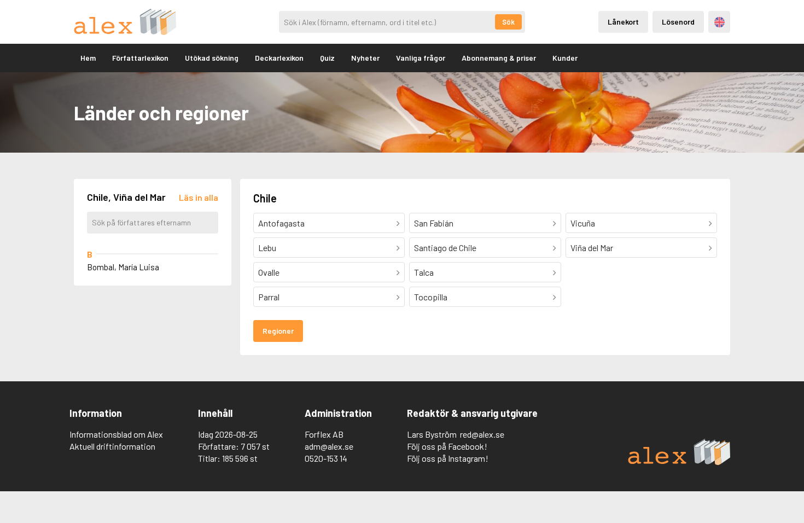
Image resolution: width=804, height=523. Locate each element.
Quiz (327, 57)
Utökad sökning (211, 57)
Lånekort (623, 21)
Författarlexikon (140, 57)
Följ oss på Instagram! (447, 458)
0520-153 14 (326, 458)
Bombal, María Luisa (123, 267)
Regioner (278, 330)
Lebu (267, 247)
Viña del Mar (591, 247)
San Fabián (433, 223)
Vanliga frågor (420, 57)
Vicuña (582, 223)
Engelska (719, 22)
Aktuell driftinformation (112, 446)
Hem (88, 57)
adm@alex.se (329, 446)
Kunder (565, 57)
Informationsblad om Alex (116, 434)
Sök (508, 22)
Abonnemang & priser (499, 57)
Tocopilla (430, 297)
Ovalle (268, 272)
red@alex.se (482, 434)
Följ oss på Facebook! (447, 446)
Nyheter (365, 57)
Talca (424, 272)
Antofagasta (281, 223)
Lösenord (678, 21)
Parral (268, 297)
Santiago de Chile (445, 247)
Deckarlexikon (279, 57)
